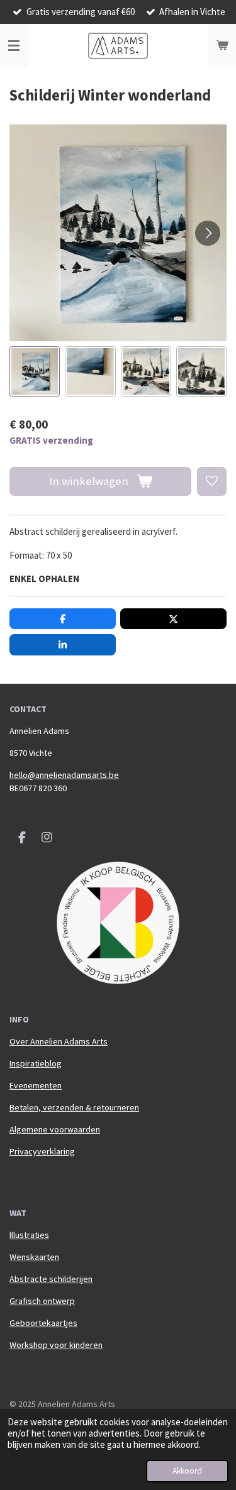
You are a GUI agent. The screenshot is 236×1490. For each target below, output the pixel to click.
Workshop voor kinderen (56, 1344)
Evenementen (35, 1085)
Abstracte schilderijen (51, 1279)
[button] (34, 371)
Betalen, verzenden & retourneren (74, 1107)
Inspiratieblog (35, 1063)
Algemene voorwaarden (54, 1129)
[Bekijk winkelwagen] (222, 46)
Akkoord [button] (187, 1470)
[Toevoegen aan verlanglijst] (212, 481)
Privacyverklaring (42, 1151)
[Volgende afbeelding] (207, 233)
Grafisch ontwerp (42, 1300)
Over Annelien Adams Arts (58, 1041)
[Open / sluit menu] (14, 46)
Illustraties (29, 1235)
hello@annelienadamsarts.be (64, 775)
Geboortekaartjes (43, 1322)
